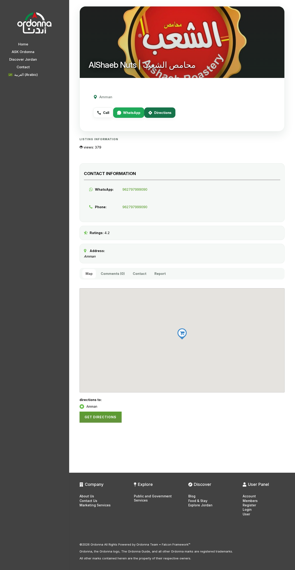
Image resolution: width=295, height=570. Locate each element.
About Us (87, 496)
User (246, 514)
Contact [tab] (139, 274)
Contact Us (88, 501)
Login (247, 509)
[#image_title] (34, 23)
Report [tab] (160, 274)
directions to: (91, 400)
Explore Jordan (200, 505)
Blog (191, 496)
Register (249, 505)
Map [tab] (89, 274)
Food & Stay (197, 501)
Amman (91, 406)
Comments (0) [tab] (113, 274)
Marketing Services (95, 505)
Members (250, 501)
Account (249, 496)
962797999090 (134, 189)
